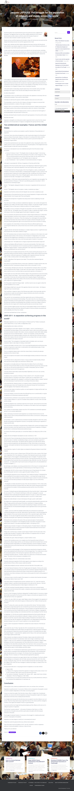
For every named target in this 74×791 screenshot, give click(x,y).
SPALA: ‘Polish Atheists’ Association (62, 40)
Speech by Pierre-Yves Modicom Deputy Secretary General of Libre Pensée (61, 79)
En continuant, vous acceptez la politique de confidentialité (61, 109)
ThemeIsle (68, 788)
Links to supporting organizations (61, 782)
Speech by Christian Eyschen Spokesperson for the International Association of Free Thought (62, 65)
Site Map (31, 785)
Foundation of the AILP (12, 782)
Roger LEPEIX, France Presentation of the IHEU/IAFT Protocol (36, 762)
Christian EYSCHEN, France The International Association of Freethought (59, 762)
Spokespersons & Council (39, 785)
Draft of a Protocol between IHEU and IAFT (13, 761)
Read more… (12, 770)
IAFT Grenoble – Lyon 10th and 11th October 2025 (38, 782)
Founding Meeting (12, 732)
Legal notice (50, 782)
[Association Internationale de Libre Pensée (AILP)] (6, 2)
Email (56, 104)
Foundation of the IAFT (22, 782)
